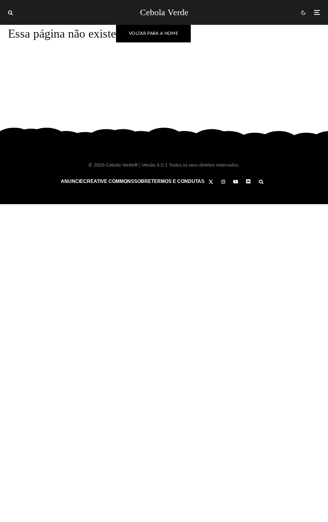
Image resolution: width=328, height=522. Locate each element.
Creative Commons (108, 181)
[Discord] (248, 181)
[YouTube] (235, 181)
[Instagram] (223, 181)
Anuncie (72, 181)
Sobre (142, 181)
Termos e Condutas (177, 181)
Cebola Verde (164, 12)
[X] (210, 181)
